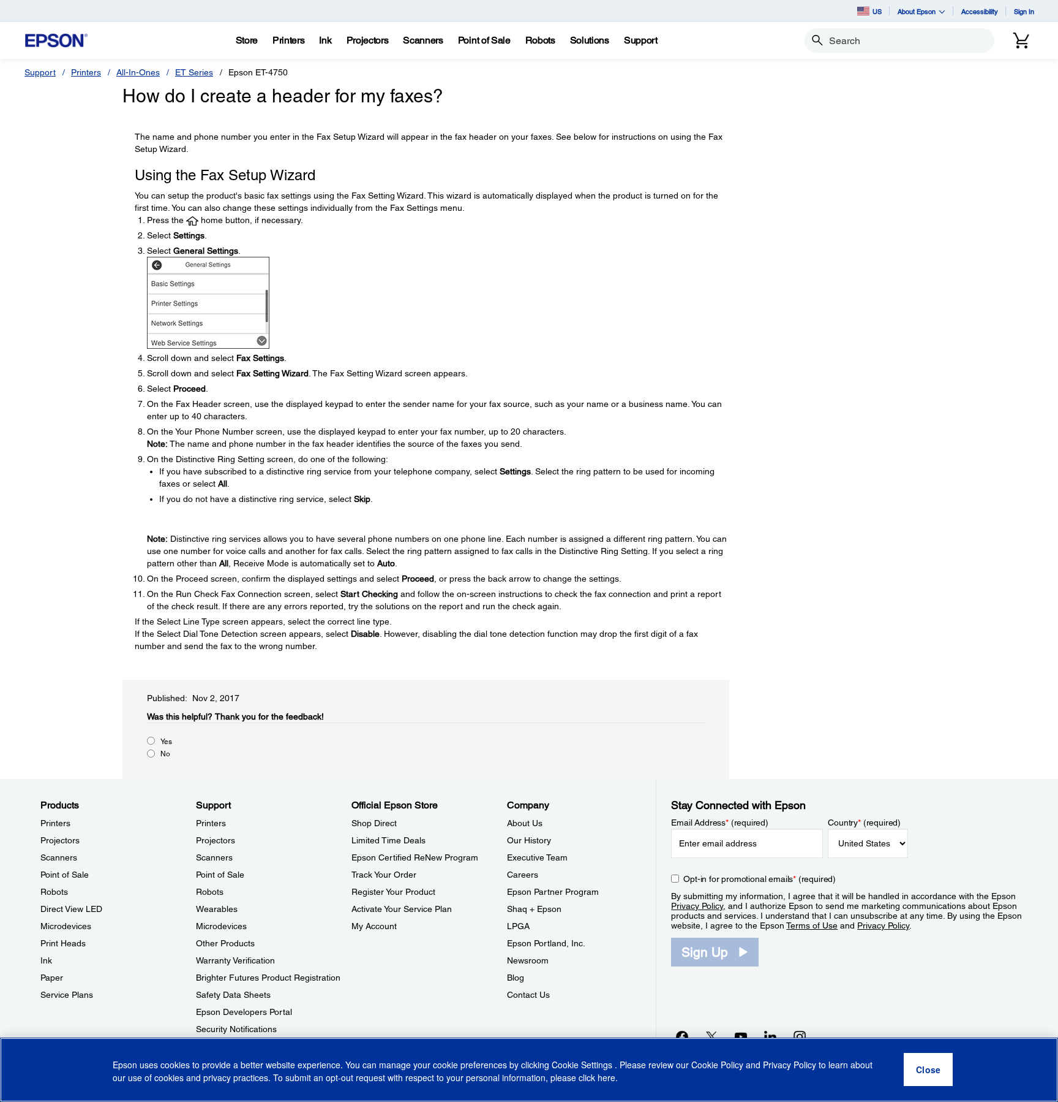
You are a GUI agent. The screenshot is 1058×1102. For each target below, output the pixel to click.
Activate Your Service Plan (401, 909)
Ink (46, 960)
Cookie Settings (583, 1065)
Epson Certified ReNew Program (414, 857)
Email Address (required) (719, 822)
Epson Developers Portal (244, 1012)
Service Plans (66, 995)
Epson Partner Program (553, 892)
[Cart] (1021, 40)
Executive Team (537, 857)
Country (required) (864, 822)
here (606, 1078)
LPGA (518, 926)
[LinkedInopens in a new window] (770, 1036)
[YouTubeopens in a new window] (741, 1036)
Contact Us (528, 995)
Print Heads (63, 943)
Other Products (225, 943)
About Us (524, 823)
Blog (515, 977)
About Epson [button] (917, 11)
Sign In (1024, 11)
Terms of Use (812, 925)
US (877, 11)
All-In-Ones (138, 72)
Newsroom (528, 960)
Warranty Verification (235, 960)
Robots (54, 892)
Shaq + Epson (534, 909)
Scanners (58, 857)
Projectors (60, 840)
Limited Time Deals (388, 840)
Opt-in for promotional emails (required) (759, 879)
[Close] (928, 1070)
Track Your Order (383, 875)
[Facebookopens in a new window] (682, 1036)
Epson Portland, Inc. (546, 943)
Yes (166, 741)
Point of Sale (64, 875)
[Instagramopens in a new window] (800, 1036)
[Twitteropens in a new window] (711, 1036)
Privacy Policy (697, 906)
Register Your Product (393, 892)
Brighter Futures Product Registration (268, 977)
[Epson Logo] (56, 40)
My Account (374, 926)
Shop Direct (374, 823)
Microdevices (65, 926)
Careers (522, 875)
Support (40, 72)
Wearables (217, 909)
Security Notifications (236, 1029)
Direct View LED (71, 909)
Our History (529, 840)
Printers (86, 72)
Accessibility (979, 11)
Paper (51, 977)
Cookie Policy (717, 1065)
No (165, 754)
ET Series (194, 72)
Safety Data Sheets (233, 995)
